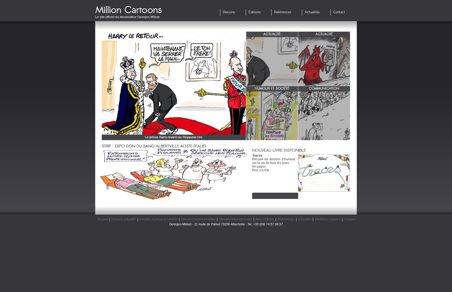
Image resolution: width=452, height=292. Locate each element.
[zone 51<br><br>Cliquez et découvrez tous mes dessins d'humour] (272, 115)
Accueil (102, 219)
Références (282, 12)
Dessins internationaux (235, 219)
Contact (339, 12)
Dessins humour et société (158, 219)
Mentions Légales (327, 219)
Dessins (229, 12)
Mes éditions (265, 219)
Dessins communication (198, 219)
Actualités (312, 12)
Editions (254, 12)
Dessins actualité (123, 219)
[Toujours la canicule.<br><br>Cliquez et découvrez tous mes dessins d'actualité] (324, 61)
